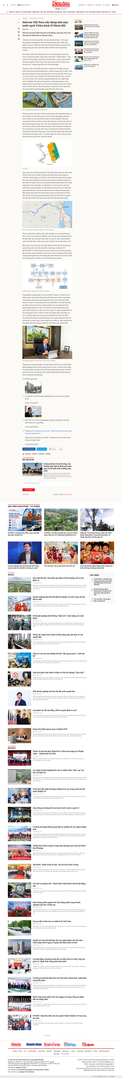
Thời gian (61, 494)
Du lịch (87, 12)
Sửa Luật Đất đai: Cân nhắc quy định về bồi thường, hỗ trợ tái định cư (58, 579)
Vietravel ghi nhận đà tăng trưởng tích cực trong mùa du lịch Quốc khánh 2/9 (59, 790)
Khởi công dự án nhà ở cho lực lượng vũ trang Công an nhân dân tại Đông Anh (58, 998)
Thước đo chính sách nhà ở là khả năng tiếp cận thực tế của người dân (58, 636)
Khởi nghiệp (50, 12)
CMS (100, 1076)
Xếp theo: (55, 494)
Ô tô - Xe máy (112, 12)
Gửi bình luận (28, 489)
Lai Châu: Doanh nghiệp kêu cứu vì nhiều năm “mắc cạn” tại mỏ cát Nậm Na (58, 771)
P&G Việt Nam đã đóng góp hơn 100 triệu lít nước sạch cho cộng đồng (91, 50)
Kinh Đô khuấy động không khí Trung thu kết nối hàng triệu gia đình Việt (96, 567)
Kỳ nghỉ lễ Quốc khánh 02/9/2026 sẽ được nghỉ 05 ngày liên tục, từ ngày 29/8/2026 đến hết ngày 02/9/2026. (57, 1023)
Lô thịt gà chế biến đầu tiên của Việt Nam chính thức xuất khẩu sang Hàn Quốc (59, 979)
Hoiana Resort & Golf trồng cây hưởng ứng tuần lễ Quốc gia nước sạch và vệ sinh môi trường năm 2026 (58, 467)
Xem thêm (47, 1035)
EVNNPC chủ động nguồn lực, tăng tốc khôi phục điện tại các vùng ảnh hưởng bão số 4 (60, 534)
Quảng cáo (107, 5)
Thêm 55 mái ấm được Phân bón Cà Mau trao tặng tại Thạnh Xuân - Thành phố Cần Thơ (58, 752)
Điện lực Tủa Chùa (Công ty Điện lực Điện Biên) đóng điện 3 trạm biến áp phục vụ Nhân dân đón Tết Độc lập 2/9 (96, 535)
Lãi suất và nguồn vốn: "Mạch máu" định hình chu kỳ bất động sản (59, 885)
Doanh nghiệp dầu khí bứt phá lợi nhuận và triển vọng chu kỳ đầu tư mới (59, 598)
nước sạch (27, 453)
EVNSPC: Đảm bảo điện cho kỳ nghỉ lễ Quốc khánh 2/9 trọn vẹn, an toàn (60, 1017)
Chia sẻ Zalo (42, 449)
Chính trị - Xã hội (14, 12)
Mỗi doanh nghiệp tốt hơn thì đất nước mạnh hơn (54, 691)
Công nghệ (104, 12)
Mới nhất (13, 5)
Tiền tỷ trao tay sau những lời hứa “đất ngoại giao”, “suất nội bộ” (59, 655)
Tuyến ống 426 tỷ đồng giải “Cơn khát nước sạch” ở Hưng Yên (92, 26)
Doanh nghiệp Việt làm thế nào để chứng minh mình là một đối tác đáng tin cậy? (23, 567)
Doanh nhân (35, 12)
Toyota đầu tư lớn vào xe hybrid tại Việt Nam (52, 921)
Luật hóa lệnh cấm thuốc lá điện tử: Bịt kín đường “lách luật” (58, 672)
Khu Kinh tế (41, 453)
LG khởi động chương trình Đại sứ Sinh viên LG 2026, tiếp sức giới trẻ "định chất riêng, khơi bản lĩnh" (59, 960)
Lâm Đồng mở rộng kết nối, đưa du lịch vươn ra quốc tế (56, 808)
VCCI (21, 12)
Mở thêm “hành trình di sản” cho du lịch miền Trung (55, 865)
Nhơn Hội (35, 453)
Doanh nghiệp (27, 12)
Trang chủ (25, 18)
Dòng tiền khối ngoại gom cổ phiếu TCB (50, 729)
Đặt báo (99, 5)
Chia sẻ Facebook (29, 449)
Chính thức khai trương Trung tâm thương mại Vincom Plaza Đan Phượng (59, 847)
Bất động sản (58, 12)
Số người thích (68, 494)
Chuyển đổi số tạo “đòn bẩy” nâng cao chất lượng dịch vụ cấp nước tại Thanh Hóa (91, 43)
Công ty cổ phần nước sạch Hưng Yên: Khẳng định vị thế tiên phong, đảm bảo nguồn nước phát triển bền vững (91, 35)
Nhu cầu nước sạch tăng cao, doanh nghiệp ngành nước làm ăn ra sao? (92, 58)
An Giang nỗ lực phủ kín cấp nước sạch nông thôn (91, 65)
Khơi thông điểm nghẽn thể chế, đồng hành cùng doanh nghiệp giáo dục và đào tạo (56, 903)
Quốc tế (65, 12)
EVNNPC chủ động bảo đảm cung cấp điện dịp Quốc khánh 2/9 (23, 534)
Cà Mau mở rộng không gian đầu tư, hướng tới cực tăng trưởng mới (59, 828)
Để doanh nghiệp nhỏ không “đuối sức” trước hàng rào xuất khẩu (58, 617)
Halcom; (48, 453)
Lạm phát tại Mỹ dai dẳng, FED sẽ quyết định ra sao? (55, 710)
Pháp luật (43, 12)
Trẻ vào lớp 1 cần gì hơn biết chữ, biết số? (59, 566)
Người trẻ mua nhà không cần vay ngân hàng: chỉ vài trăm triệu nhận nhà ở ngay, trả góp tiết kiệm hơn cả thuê (57, 941)
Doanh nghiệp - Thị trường (36, 18)
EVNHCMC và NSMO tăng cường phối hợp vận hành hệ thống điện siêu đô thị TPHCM (103, 581)
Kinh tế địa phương (95, 12)
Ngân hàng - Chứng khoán (76, 12)
